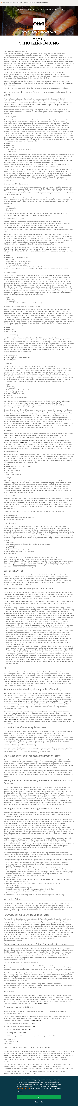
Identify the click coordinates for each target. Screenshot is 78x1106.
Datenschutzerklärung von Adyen (24, 565)
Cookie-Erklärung (24, 442)
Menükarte (20, 9)
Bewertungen (33, 9)
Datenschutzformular (11, 719)
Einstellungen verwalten (23, 1088)
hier (7, 881)
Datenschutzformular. (33, 1020)
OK (39, 1097)
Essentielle (39, 1102)
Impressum (59, 9)
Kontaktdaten (47, 9)
